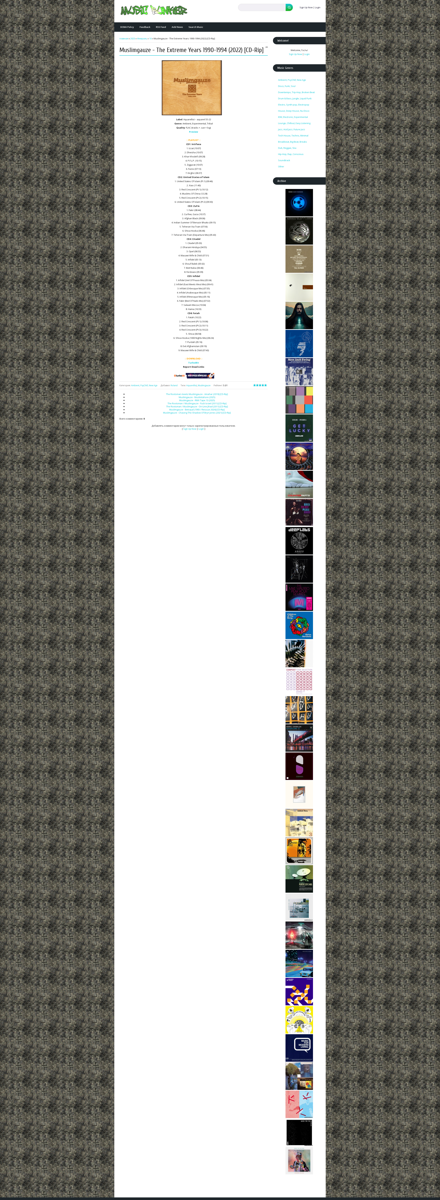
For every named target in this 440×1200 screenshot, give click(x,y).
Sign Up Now (306, 7)
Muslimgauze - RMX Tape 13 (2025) (197, 400)
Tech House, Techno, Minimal (293, 135)
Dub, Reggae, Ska (287, 147)
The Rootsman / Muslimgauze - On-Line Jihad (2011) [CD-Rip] (197, 406)
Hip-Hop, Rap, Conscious (291, 154)
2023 (132, 38)
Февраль (142, 38)
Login (317, 7)
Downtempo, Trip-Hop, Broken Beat (296, 92)
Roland (174, 385)
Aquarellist (191, 385)
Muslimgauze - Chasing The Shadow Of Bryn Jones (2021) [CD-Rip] (197, 412)
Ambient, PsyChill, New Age (144, 385)
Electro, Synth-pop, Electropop (293, 104)
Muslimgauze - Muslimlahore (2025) (197, 397)
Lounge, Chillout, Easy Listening (294, 123)
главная (123, 38)
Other (281, 166)
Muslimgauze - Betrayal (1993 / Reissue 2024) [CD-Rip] (197, 409)
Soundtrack (284, 160)
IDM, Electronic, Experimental (293, 117)
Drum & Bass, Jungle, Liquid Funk (295, 98)
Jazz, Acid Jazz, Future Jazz (291, 129)
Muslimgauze (204, 385)
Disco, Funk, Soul (286, 86)
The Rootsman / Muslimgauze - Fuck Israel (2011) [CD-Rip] (197, 403)
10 (150, 38)
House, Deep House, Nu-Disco (293, 110)
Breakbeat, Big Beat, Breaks (292, 141)
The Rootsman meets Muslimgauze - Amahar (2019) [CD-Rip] (197, 394)
